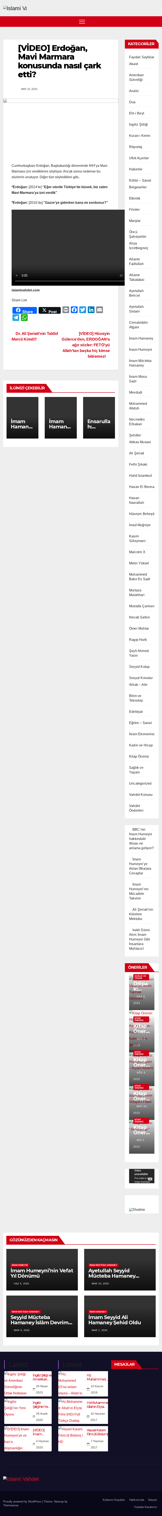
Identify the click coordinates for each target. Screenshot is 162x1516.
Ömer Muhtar (139, 628)
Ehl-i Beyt (136, 113)
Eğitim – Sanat (140, 723)
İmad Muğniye (140, 525)
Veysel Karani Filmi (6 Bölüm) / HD (98, 1432)
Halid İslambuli (140, 475)
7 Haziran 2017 (97, 1444)
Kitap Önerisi (139, 756)
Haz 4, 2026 (21, 1283)
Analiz (134, 91)
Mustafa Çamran (141, 606)
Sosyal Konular (141, 678)
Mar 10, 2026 (100, 1283)
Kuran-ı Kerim (139, 135)
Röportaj (135, 147)
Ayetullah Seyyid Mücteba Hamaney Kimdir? (111, 1275)
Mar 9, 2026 (22, 1330)
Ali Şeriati (136, 453)
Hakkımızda (136, 1499)
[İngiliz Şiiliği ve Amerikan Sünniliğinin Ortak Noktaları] (17, 1383)
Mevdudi (135, 392)
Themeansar (10, 1505)
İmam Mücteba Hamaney (103, 1265)
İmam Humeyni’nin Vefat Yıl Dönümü (42, 1273)
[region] (141, 1203)
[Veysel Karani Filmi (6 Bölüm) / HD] (71, 1438)
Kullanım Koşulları (114, 1499)
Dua (132, 102)
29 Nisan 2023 (42, 1389)
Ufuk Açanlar (139, 158)
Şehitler (135, 435)
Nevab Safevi (139, 617)
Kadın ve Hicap (141, 745)
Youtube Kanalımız (145, 1507)
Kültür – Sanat (140, 180)
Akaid (133, 64)
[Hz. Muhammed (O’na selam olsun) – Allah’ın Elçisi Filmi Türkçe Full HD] (71, 1383)
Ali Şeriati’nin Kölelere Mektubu (141, 914)
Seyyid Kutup (139, 666)
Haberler (136, 169)
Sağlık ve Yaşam (140, 977)
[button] (156, 21)
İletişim (152, 1499)
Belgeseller (138, 187)
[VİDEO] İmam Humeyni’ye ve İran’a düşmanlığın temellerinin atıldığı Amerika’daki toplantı (42, 1432)
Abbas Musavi (140, 442)
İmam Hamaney (141, 338)
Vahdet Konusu (141, 794)
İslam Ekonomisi (141, 734)
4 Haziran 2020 (42, 1444)
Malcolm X (137, 552)
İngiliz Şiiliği (138, 124)
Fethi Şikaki (138, 464)
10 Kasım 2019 (97, 1389)
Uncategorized (140, 783)
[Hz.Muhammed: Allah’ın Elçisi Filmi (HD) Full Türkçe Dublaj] (71, 1411)
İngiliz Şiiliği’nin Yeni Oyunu (41, 1405)
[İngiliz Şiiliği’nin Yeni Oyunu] (17, 1411)
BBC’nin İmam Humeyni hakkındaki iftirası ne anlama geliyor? (141, 839)
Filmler (134, 209)
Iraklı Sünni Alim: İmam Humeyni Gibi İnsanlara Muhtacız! (139, 939)
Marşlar (134, 221)
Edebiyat (136, 711)
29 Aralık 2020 (42, 1417)
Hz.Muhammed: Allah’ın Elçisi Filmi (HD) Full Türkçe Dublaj (98, 1405)
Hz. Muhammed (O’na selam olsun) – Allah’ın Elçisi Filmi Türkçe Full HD (97, 1377)
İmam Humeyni (140, 349)
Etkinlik (134, 198)
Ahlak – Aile (138, 684)
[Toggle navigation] (82, 21)
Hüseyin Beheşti (141, 514)
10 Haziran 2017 (97, 1417)
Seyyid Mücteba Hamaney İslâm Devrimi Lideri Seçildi (40, 1322)
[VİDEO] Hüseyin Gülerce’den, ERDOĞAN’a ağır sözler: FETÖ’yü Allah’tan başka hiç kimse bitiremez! (86, 345)
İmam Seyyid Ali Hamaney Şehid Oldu (114, 1320)
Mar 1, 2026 (99, 1330)
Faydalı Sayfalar (141, 57)
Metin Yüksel (139, 563)
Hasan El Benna (141, 487)
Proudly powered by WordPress (22, 1501)
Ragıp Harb (138, 639)
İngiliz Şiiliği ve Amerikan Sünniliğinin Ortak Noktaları (42, 1377)
